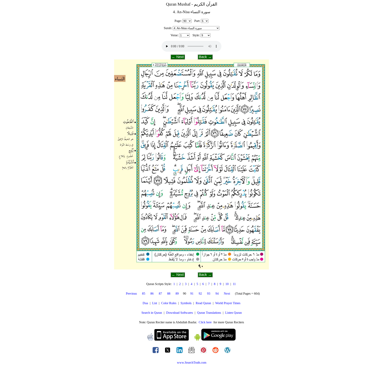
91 (191, 293)
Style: (196, 35)
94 (217, 293)
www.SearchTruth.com (191, 362)
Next (227, 293)
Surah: (168, 28)
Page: (178, 21)
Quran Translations (209, 312)
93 (208, 293)
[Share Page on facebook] (156, 353)
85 (143, 293)
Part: (197, 21)
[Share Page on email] (192, 353)
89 (177, 293)
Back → (205, 57)
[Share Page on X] (168, 353)
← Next (178, 57)
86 (152, 293)
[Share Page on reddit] (215, 353)
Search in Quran (151, 312)
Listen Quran (233, 312)
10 (227, 284)
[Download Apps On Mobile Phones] (191, 339)
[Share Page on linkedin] (180, 353)
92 (200, 293)
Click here (205, 322)
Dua (145, 303)
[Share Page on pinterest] (203, 353)
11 (234, 284)
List (154, 303)
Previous (131, 293)
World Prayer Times (227, 303)
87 (160, 293)
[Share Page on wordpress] (227, 353)
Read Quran (203, 303)
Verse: (174, 35)
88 (168, 293)
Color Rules (168, 303)
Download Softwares (179, 312)
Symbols (186, 303)
